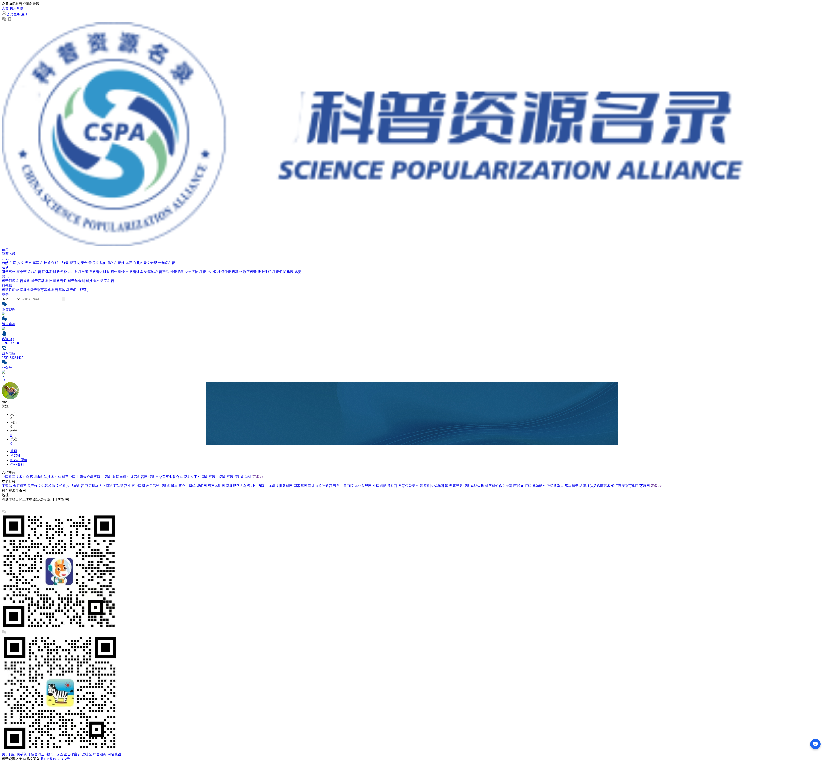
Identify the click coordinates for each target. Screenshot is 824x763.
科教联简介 (10, 290)
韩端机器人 (555, 486)
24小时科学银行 (80, 272)
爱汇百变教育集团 (625, 486)
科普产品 (162, 272)
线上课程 (264, 272)
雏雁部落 (441, 486)
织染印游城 (573, 486)
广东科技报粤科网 (279, 486)
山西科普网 (224, 477)
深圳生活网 (255, 486)
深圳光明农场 (474, 486)
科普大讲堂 (101, 272)
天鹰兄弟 (456, 486)
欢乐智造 (153, 486)
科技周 (50, 281)
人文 (20, 263)
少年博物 (191, 272)
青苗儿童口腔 (343, 486)
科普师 (277, 272)
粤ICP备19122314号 (55, 759)
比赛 (297, 272)
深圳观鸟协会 (236, 486)
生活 (12, 263)
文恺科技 (63, 486)
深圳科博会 (169, 486)
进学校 (62, 272)
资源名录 (8, 254)
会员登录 (13, 14)
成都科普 (77, 486)
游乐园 (288, 272)
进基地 (149, 272)
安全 (84, 263)
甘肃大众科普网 (88, 477)
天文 (28, 263)
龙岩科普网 (139, 477)
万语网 (644, 486)
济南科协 (123, 477)
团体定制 (49, 272)
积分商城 (16, 8)
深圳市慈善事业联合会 (165, 477)
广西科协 (108, 477)
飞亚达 (7, 486)
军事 (36, 263)
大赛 (5, 8)
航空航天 (62, 263)
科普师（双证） (78, 290)
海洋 (128, 263)
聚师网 (202, 486)
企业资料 (17, 464)
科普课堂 (136, 272)
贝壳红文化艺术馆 (41, 486)
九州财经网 (363, 486)
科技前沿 (47, 263)
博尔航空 (539, 486)
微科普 (392, 486)
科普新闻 (8, 281)
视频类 (75, 263)
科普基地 (58, 290)
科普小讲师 (207, 272)
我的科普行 (115, 263)
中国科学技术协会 (15, 477)
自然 (5, 263)
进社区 (87, 754)
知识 (5, 258)
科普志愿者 (18, 460)
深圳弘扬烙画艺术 (596, 486)
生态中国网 (136, 486)
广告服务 (99, 754)
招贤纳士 (38, 754)
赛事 (5, 294)
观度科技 (426, 486)
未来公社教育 (322, 486)
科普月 (62, 281)
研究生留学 (187, 486)
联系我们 (23, 754)
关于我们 (8, 754)
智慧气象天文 (408, 486)
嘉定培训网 (216, 486)
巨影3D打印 (522, 486)
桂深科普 (224, 272)
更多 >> (258, 477)
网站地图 (114, 754)
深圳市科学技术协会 (45, 477)
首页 (5, 249)
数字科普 (250, 272)
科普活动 (38, 281)
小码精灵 (379, 486)
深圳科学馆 (242, 477)
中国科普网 (206, 477)
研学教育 (120, 486)
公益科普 (34, 272)
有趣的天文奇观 (145, 263)
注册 (24, 14)
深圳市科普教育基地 (35, 290)
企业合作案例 (70, 754)
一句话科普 (166, 263)
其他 (103, 263)
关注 (5, 406)
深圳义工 (190, 477)
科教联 (7, 285)
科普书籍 (177, 272)
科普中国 (69, 477)
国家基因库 (302, 486)
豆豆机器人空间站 (98, 486)
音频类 (93, 263)
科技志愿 (93, 281)
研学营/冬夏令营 (14, 272)
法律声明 (52, 754)
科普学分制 (76, 281)
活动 (5, 267)
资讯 (5, 276)
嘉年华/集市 (120, 272)
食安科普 (20, 486)
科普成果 (23, 281)
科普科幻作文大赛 (498, 486)
